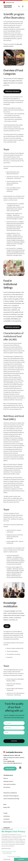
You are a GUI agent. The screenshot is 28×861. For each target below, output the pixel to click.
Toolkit (5, 813)
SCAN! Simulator (10, 768)
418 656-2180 (10, 761)
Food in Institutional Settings (11, 799)
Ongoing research (8, 781)
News (6, 626)
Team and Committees (9, 784)
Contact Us (6, 828)
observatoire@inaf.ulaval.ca (14, 763)
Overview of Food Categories (11, 796)
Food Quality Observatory (8, 6)
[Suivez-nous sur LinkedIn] (20, 768)
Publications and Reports (10, 793)
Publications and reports (12, 91)
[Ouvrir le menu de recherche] (19, 6)
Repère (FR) (6, 807)
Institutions (6, 816)
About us (5, 778)
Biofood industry (7, 822)
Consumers (6, 819)
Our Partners (6, 787)
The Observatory (8, 775)
